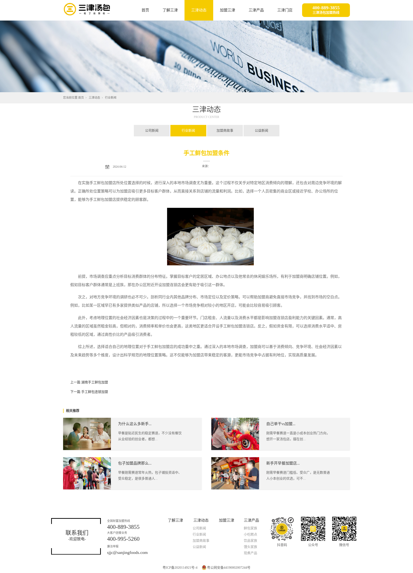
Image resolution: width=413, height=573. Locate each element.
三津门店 (285, 10)
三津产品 (256, 10)
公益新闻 (261, 130)
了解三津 (170, 10)
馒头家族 (250, 547)
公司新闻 (151, 130)
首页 (145, 10)
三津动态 (198, 10)
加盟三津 (227, 10)
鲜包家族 (250, 528)
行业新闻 (110, 97)
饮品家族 (250, 540)
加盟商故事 (225, 130)
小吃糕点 (250, 534)
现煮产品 (250, 553)
